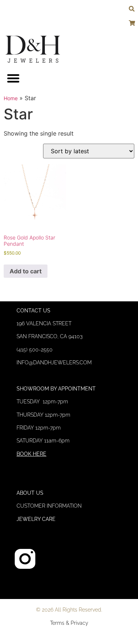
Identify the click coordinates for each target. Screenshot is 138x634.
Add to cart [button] (26, 271)
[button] (13, 78)
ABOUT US (30, 493)
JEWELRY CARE (36, 519)
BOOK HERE (31, 454)
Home (11, 98)
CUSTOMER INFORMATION (49, 506)
